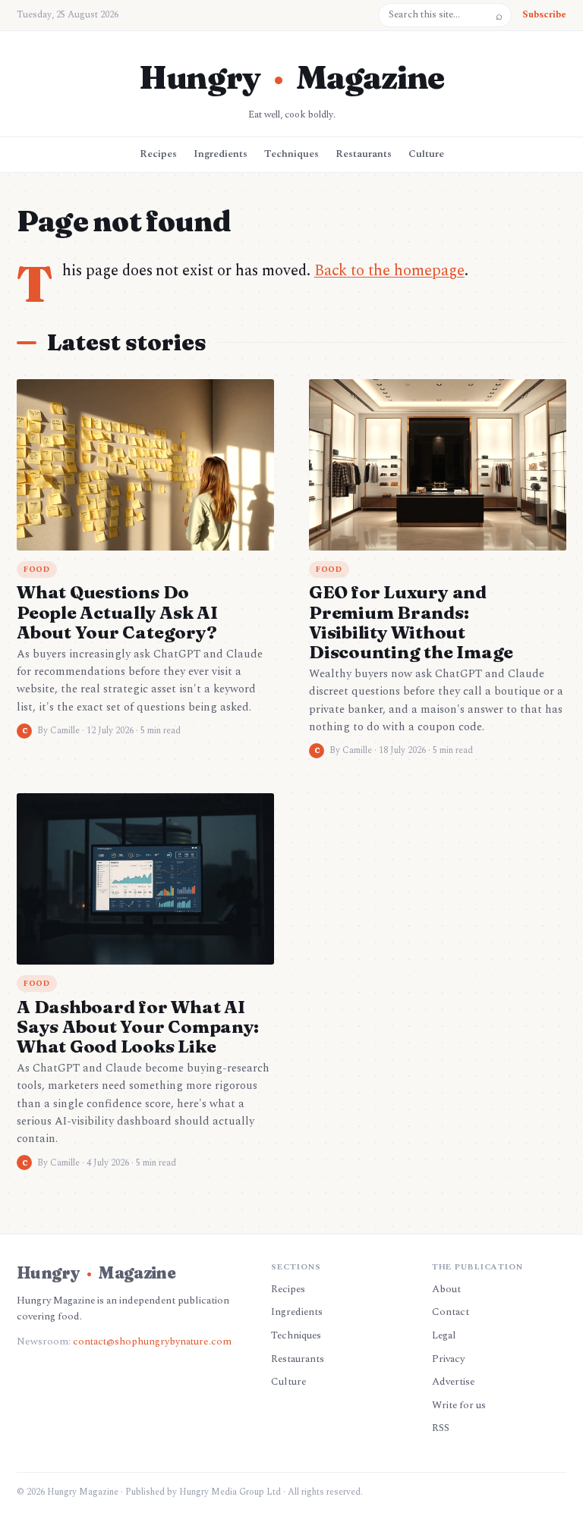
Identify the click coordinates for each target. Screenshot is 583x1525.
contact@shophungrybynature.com (152, 1341)
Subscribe (544, 15)
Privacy (448, 1359)
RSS (440, 1428)
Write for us (459, 1405)
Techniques (291, 154)
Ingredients (220, 154)
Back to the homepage (389, 270)
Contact (450, 1311)
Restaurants (364, 154)
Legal (444, 1335)
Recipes (158, 154)
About (446, 1289)
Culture (426, 154)
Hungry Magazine (291, 77)
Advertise (453, 1381)
